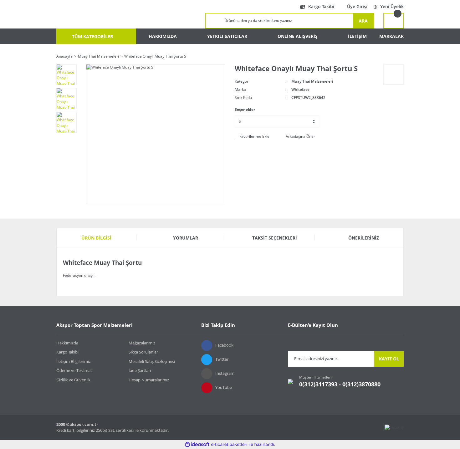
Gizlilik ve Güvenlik (73, 380)
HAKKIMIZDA (163, 36)
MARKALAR (391, 36)
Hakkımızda (67, 343)
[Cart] (393, 20)
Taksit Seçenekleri (274, 238)
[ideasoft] (197, 444)
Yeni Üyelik (392, 6)
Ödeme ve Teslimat (74, 370)
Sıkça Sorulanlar (143, 352)
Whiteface (300, 89)
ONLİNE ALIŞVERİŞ (298, 36)
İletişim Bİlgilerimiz (73, 361)
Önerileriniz (363, 238)
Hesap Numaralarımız (149, 380)
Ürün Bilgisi (96, 238)
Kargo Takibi (321, 6)
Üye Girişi (357, 6)
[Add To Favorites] (252, 136)
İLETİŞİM (357, 36)
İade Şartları (140, 370)
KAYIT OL (389, 359)
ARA (363, 21)
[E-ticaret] (229, 444)
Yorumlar (185, 238)
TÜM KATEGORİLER (92, 36)
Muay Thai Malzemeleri (312, 81)
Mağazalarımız (142, 343)
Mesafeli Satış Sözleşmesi (152, 361)
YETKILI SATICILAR (227, 36)
